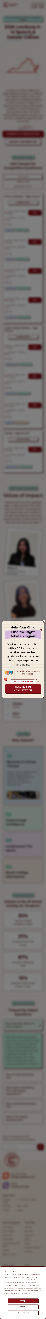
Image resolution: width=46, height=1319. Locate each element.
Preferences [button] (26, 1293)
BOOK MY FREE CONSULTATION (23, 689)
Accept (23, 1301)
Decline (23, 1307)
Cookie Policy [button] (9, 1291)
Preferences (23, 1313)
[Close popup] (44, 621)
